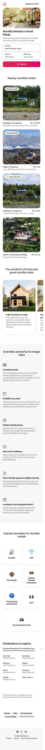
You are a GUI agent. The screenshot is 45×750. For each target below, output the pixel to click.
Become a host (32, 4)
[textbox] (12, 56)
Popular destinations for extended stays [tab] (19, 648)
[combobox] (21, 48)
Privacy (9, 738)
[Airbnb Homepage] (4, 4)
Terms (16, 738)
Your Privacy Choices (29, 738)
